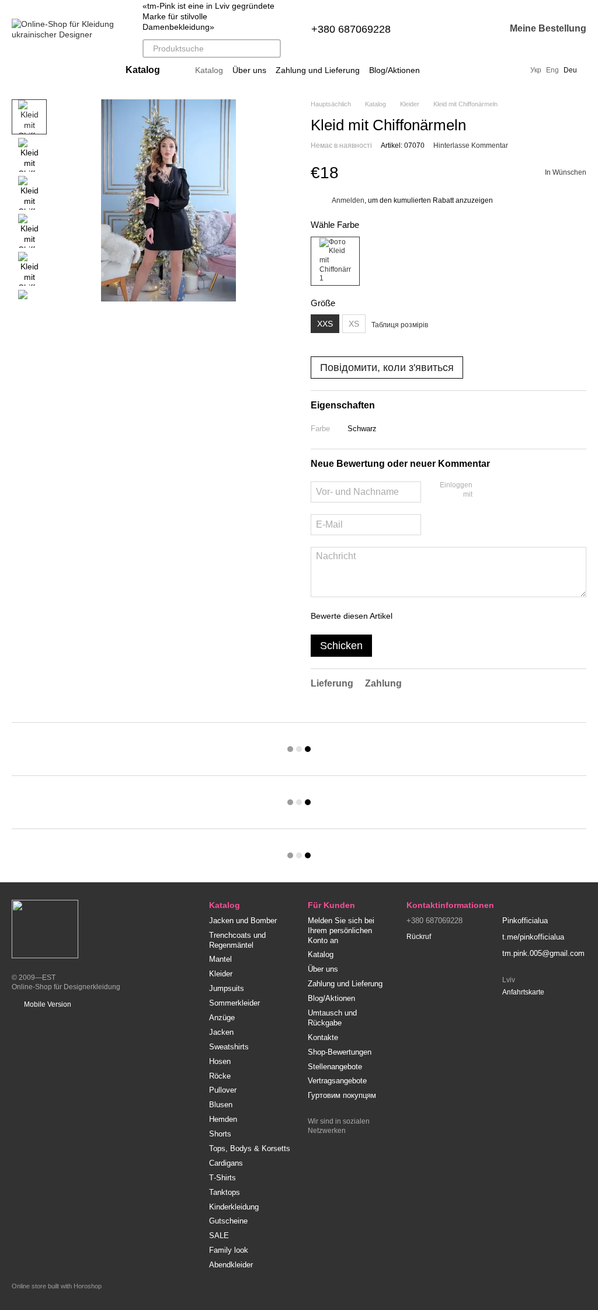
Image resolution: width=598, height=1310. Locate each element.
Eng (552, 70)
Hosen (220, 1061)
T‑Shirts (222, 1177)
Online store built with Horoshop (57, 1286)
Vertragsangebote (337, 1080)
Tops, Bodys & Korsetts (249, 1148)
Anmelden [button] (348, 200)
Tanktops (224, 1192)
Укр (535, 70)
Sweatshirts (229, 1046)
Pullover (223, 1090)
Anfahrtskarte (523, 992)
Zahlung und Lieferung (318, 70)
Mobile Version (46, 1004)
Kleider (220, 973)
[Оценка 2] (430, 616)
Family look (228, 1250)
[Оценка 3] (449, 616)
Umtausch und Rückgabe (332, 1018)
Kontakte (323, 1037)
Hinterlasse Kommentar (470, 145)
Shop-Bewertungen (339, 1052)
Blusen (220, 1104)
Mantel (220, 959)
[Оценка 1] (411, 616)
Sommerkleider (234, 1003)
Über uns (249, 70)
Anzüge (222, 1017)
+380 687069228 (351, 29)
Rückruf (418, 937)
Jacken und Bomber (243, 920)
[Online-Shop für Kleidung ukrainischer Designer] (45, 928)
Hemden (223, 1119)
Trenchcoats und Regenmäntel (237, 940)
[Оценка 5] (486, 616)
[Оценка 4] (467, 616)
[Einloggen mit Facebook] (485, 491)
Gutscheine (228, 1221)
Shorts (220, 1133)
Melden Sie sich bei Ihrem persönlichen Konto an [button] (341, 930)
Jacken (221, 1032)
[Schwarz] (335, 261)
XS (354, 323)
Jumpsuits (226, 988)
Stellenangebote (335, 1066)
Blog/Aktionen (394, 70)
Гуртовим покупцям (342, 1095)
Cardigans (226, 1163)
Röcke (220, 1076)
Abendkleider (231, 1264)
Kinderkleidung (234, 1206)
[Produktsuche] (271, 48)
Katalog (209, 70)
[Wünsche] (465, 29)
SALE (219, 1235)
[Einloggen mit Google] (504, 491)
